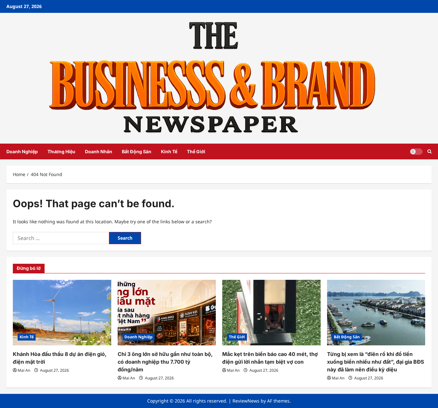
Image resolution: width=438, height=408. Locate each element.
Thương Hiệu (61, 151)
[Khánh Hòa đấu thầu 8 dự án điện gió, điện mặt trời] (62, 312)
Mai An (24, 370)
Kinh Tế (169, 151)
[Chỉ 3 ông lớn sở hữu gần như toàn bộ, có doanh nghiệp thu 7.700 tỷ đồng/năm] (167, 312)
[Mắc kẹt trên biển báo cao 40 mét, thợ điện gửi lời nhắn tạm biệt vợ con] (271, 312)
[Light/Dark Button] (416, 151)
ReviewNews (245, 401)
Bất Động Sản (136, 151)
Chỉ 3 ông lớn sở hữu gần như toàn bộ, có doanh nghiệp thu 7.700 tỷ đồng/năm (165, 362)
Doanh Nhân (98, 151)
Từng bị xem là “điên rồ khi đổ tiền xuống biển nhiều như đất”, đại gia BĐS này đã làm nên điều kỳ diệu (375, 362)
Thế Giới (196, 151)
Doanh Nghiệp (22, 151)
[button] (429, 151)
